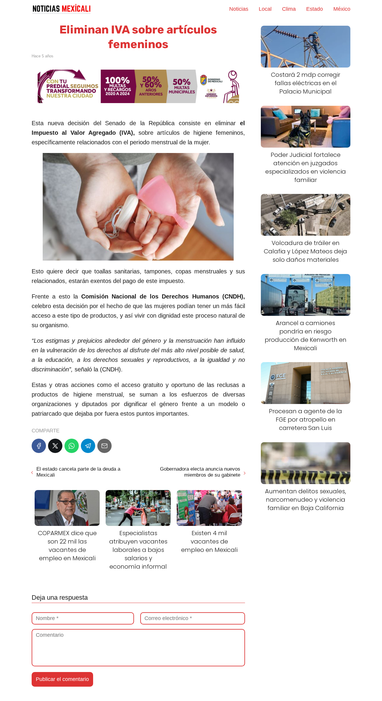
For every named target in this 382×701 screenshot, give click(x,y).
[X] (55, 446)
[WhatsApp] (71, 446)
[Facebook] (39, 446)
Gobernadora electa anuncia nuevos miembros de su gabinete (200, 472)
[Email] (104, 446)
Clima (289, 9)
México (341, 9)
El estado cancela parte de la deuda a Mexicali (78, 472)
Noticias (238, 9)
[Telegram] (88, 446)
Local (265, 9)
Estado (314, 9)
